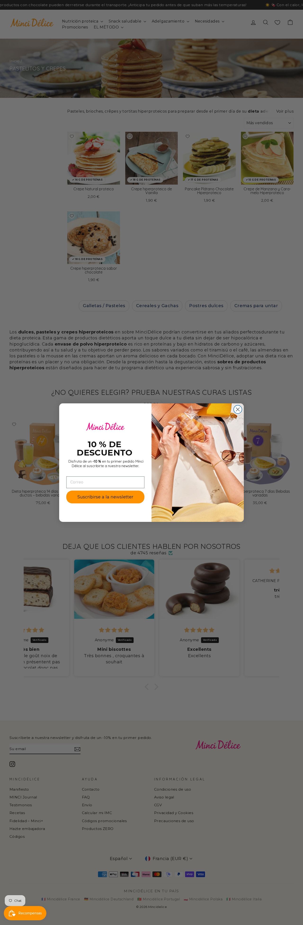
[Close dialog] (238, 409)
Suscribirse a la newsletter (105, 497)
